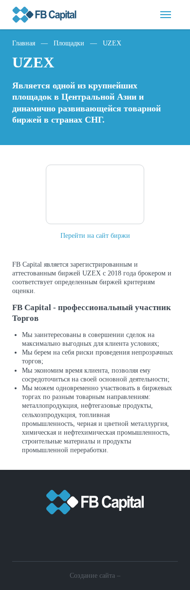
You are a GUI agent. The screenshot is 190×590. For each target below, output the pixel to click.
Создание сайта (92, 575)
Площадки (69, 43)
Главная (23, 43)
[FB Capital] (95, 508)
